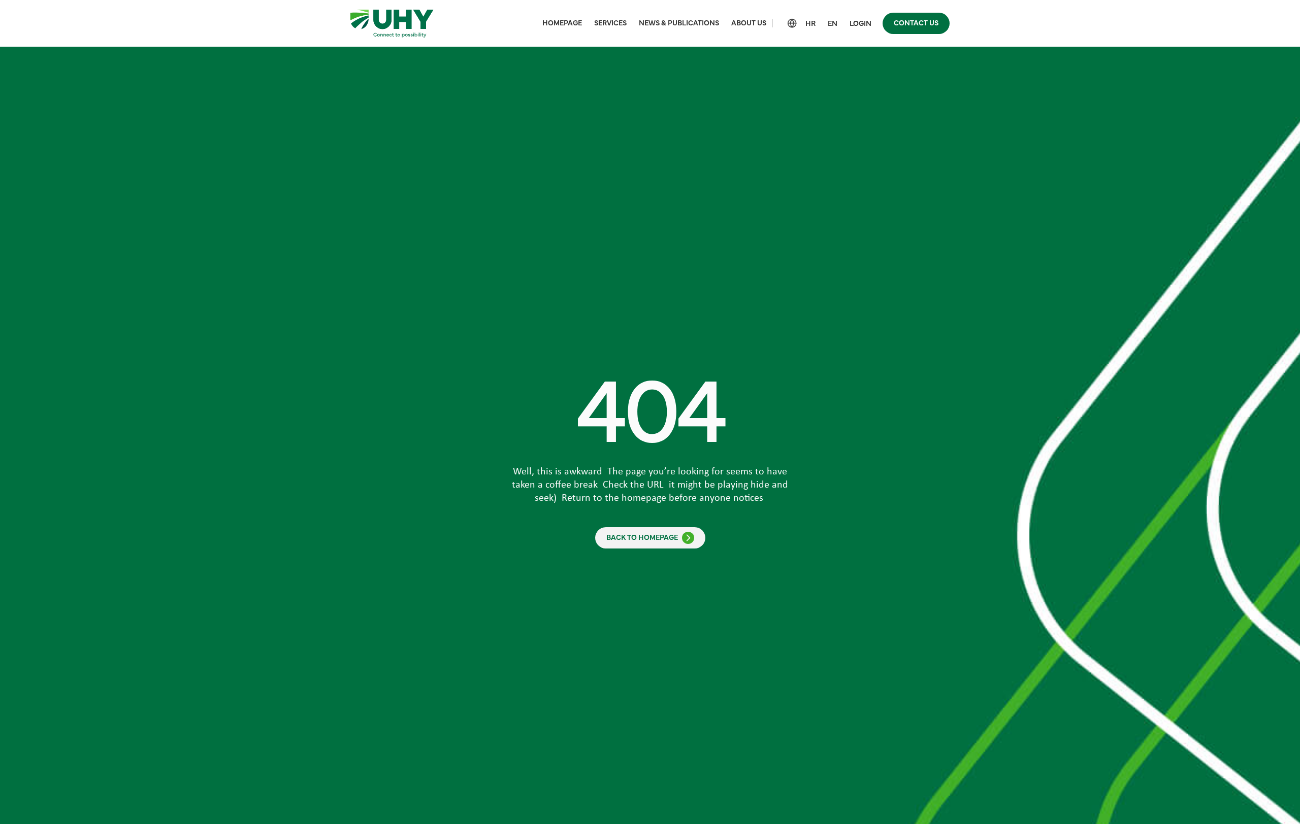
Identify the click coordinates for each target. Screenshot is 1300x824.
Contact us (916, 23)
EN (832, 23)
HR (810, 23)
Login (860, 23)
